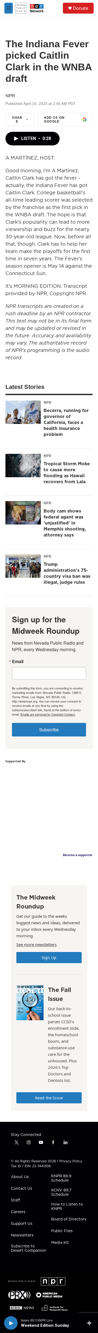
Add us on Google (54, 119)
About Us (20, 1177)
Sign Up (49, 957)
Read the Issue (49, 1097)
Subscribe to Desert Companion (28, 1248)
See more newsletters (36, 944)
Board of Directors (68, 1219)
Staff (15, 1200)
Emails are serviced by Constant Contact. (47, 714)
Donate (80, 8)
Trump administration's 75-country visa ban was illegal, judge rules (67, 573)
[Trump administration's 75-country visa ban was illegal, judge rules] (23, 566)
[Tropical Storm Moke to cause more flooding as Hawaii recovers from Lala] (23, 465)
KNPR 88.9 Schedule (61, 1178)
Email (17, 661)
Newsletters (22, 1235)
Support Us (21, 1224)
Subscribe (49, 729)
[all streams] (91, 1323)
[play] (11, 1323)
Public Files (62, 1231)
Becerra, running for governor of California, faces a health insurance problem (66, 422)
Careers (18, 1212)
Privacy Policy (70, 1161)
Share (17, 119)
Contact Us (21, 1189)
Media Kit (60, 1243)
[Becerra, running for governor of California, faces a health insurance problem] (23, 412)
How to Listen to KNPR (67, 1206)
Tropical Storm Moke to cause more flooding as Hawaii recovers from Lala (67, 473)
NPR (47, 402)
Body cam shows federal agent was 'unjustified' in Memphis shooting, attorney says (65, 523)
